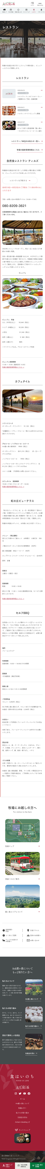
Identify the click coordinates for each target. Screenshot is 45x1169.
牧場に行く (22, 1108)
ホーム (22, 1099)
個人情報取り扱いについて (10, 1155)
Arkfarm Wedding (21, 1122)
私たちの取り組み (22, 1112)
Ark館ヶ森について (22, 1103)
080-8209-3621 (14, 205)
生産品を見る (22, 1117)
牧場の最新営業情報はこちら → (13, 367)
